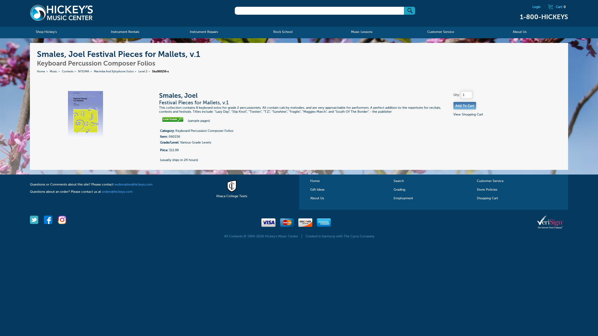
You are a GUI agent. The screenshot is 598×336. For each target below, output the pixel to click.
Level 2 (142, 71)
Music (53, 71)
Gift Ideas (317, 189)
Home (41, 71)
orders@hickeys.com (117, 191)
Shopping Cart (487, 198)
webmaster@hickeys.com (133, 184)
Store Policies (487, 189)
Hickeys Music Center (61, 12)
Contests (67, 71)
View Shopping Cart (468, 114)
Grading (399, 189)
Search (399, 181)
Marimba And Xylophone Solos (114, 71)
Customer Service (490, 181)
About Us (317, 198)
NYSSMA (83, 71)
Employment (403, 198)
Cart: (561, 7)
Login (536, 7)
